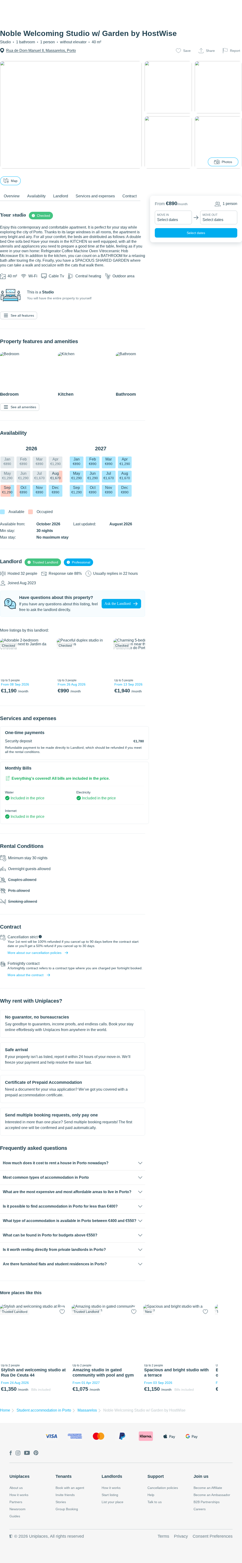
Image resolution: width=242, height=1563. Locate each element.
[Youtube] (27, 1453)
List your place (112, 1502)
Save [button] (187, 51)
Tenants (64, 1476)
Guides (14, 1516)
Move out (210, 215)
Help (150, 1495)
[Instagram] (18, 1453)
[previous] (6, 657)
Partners (15, 1502)
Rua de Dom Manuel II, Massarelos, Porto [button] (41, 51)
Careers (200, 1509)
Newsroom (17, 1509)
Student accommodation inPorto (44, 1410)
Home (5, 1410)
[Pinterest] (36, 1453)
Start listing (110, 1495)
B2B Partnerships (207, 1502)
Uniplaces (19, 1476)
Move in (163, 215)
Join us (201, 1476)
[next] (46, 657)
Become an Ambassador (212, 1495)
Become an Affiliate (208, 1487)
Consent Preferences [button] (213, 1536)
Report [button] (235, 51)
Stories (61, 1502)
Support (155, 1476)
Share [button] (210, 51)
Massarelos (87, 1410)
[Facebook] (10, 1453)
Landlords (112, 1476)
